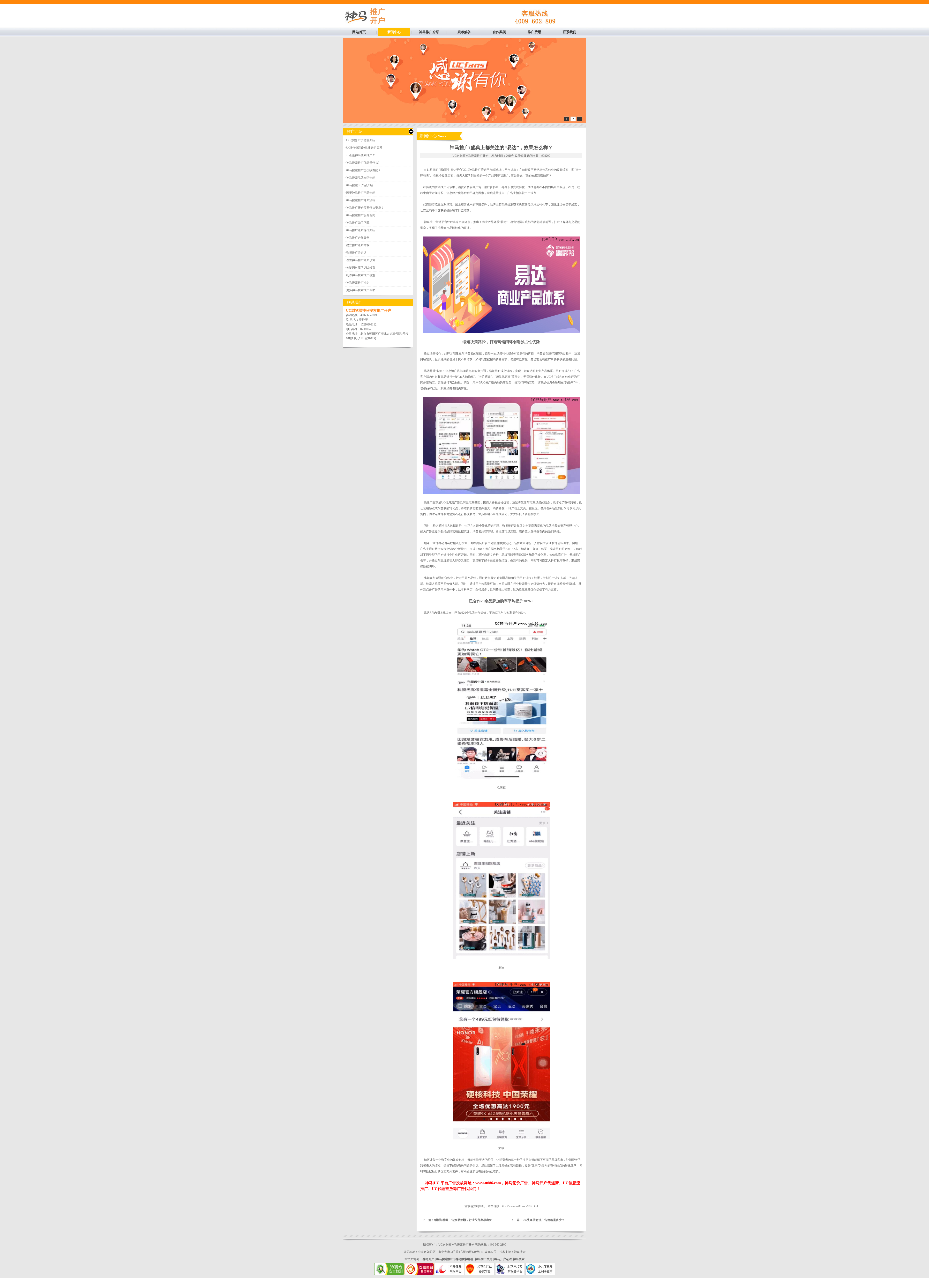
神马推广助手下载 (357, 222)
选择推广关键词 (356, 252)
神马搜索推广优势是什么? (362, 162)
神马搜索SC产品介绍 (359, 185)
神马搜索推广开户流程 (360, 200)
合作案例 (499, 32)
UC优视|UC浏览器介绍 (360, 140)
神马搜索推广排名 (357, 282)
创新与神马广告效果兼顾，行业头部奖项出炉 (463, 1220)
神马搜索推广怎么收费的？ (363, 170)
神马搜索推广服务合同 (360, 215)
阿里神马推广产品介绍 (360, 192)
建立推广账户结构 (357, 245)
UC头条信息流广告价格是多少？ (544, 1220)
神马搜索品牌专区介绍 (360, 177)
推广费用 (534, 32)
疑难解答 (464, 32)
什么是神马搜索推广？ (360, 155)
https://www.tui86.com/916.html (519, 1206)
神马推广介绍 (429, 32)
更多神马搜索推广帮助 (360, 290)
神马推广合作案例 (357, 237)
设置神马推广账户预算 (360, 260)
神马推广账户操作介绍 (360, 230)
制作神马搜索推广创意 (360, 275)
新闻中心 (394, 32)
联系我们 (569, 32)
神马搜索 (519, 1252)
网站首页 (359, 32)
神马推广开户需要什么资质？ (365, 207)
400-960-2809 (368, 315)
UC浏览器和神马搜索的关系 (364, 147)
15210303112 (368, 324)
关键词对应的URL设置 (360, 267)
